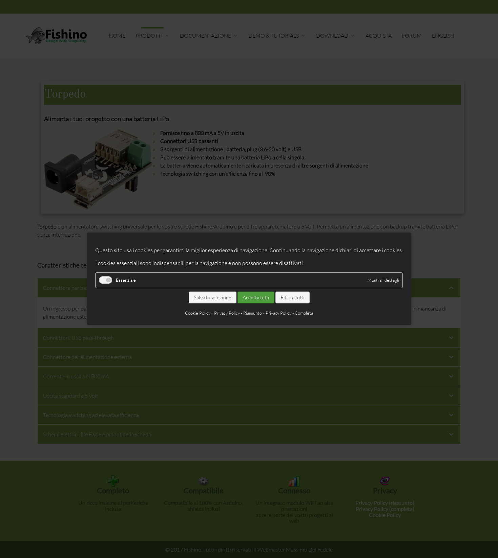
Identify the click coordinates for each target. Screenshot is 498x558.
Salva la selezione (212, 297)
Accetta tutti (256, 297)
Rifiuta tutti (293, 297)
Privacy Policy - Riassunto (238, 313)
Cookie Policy (197, 313)
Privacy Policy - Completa (289, 313)
